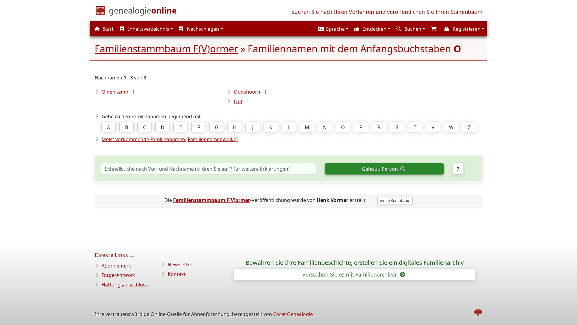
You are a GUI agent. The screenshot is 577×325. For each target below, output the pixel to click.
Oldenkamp (115, 91)
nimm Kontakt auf (395, 200)
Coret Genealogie (293, 314)
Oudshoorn (247, 91)
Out (238, 101)
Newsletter (180, 264)
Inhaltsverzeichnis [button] (148, 29)
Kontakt (177, 274)
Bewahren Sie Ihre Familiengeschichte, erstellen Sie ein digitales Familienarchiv (355, 262)
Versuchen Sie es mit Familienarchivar (350, 274)
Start (107, 29)
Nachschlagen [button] (202, 29)
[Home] (478, 312)
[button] (332, 29)
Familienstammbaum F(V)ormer (166, 48)
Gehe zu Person (380, 169)
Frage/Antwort (118, 275)
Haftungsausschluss (125, 284)
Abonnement (116, 265)
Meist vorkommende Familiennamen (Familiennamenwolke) (170, 139)
